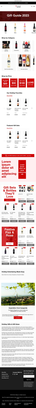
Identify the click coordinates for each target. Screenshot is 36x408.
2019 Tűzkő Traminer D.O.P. (30, 257)
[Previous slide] (4, 108)
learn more (18, 317)
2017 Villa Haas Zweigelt (12, 213)
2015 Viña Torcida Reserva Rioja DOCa (5, 213)
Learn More (29, 155)
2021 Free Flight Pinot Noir (25, 109)
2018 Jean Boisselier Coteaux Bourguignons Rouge (30, 213)
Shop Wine (4, 372)
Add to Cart (10, 117)
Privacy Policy (30, 386)
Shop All (9, 243)
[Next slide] (32, 108)
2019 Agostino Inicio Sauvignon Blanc (21, 257)
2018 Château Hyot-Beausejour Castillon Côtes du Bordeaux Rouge (21, 214)
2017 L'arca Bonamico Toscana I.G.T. (13, 257)
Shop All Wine (9, 95)
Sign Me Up (29, 379)
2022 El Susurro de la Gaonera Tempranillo (18, 109)
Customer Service (5, 376)
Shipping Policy (5, 374)
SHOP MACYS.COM (18, 0)
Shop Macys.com (5, 377)
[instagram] (14, 374)
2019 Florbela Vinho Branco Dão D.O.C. (21, 236)
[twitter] (16, 374)
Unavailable (22, 201)
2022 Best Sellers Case (30, 195)
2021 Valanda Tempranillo (9, 109)
